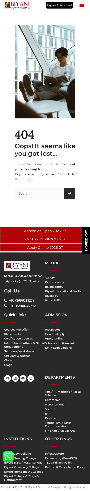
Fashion (50, 418)
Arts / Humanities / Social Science (63, 393)
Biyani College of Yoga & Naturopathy (21, 478)
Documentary (54, 282)
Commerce (52, 400)
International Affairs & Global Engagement (24, 344)
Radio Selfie (53, 300)
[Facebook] (7, 378)
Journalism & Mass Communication (58, 424)
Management (54, 404)
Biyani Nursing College (20, 458)
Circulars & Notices (17, 355)
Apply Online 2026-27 (45, 248)
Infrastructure (54, 453)
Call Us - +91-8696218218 (45, 239)
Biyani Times (54, 286)
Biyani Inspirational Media (63, 291)
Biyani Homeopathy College (23, 471)
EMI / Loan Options (58, 347)
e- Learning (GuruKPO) (61, 458)
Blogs (8, 365)
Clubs (8, 360)
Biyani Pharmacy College (21, 467)
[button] (81, 5)
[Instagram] (30, 378)
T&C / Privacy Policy (58, 462)
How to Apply (54, 334)
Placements (12, 334)
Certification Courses (18, 338)
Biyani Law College (17, 453)
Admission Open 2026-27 (45, 231)
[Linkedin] (15, 378)
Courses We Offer (16, 329)
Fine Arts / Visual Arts (60, 430)
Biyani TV (51, 295)
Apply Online (54, 338)
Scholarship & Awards (60, 343)
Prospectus (52, 329)
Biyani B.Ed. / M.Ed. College (23, 462)
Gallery (50, 277)
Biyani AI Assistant (59, 5)
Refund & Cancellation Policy (65, 467)
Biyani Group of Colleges (45, 487)
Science (50, 409)
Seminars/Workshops (19, 351)
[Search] (69, 193)
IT (46, 413)
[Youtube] (23, 378)
